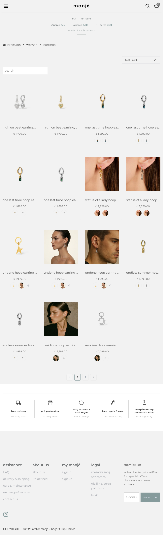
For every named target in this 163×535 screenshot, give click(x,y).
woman (32, 45)
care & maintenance (17, 485)
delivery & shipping (16, 479)
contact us (10, 499)
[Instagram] (5, 514)
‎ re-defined (40, 479)
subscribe (150, 497)
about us (39, 472)
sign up (67, 479)
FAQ (6, 472)
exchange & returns (16, 492)
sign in (66, 472)
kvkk (94, 495)
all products (11, 45)
